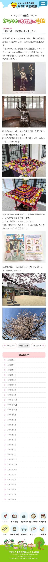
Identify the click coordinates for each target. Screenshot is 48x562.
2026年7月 (12, 365)
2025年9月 (12, 415)
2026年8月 (12, 360)
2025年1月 (12, 455)
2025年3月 (12, 445)
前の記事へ (11, 346)
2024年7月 (12, 484)
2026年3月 (12, 385)
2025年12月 (12, 400)
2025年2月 (12, 450)
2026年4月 (12, 380)
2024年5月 (12, 494)
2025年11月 (12, 405)
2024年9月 (12, 474)
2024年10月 (12, 469)
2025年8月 (12, 420)
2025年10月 (12, 410)
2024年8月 (12, 479)
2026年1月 (12, 395)
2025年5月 (12, 435)
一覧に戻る (24, 346)
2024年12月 (12, 460)
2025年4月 (12, 440)
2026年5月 (12, 375)
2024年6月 (12, 489)
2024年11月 (12, 464)
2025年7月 (12, 425)
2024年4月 (12, 499)
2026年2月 (12, 390)
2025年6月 (12, 430)
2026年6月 (12, 370)
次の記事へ (37, 346)
